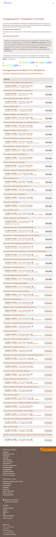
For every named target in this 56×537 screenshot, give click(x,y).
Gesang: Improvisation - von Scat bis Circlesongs (15, 146)
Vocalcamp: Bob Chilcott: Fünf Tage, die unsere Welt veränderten (19, 259)
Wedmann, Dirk (21, 343)
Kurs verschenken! (49, 450)
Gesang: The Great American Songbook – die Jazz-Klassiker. (18, 410)
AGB (4, 514)
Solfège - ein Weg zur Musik (10, 426)
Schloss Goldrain (35, 256)
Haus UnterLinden (28, 127)
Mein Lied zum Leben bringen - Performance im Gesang (17, 138)
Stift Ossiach (28, 248)
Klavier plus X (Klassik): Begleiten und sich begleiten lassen (18, 82)
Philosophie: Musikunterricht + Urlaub (12, 481)
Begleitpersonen (7, 463)
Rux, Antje (13, 383)
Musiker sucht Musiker (8, 491)
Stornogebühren (7, 469)
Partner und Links (7, 493)
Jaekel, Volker (24, 232)
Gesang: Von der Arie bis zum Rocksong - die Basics (16, 98)
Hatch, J (20, 174)
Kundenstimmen (7, 483)
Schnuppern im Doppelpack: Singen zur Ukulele (15, 130)
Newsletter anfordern (8, 471)
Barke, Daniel (13, 95)
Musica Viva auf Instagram (11, 501)
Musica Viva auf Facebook (11, 499)
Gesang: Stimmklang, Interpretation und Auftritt (15, 275)
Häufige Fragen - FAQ (8, 454)
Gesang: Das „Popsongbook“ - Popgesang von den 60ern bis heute (19, 170)
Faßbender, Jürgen (15, 319)
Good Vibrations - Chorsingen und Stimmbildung (15, 283)
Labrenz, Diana (14, 198)
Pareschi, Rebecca (24, 319)
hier (11, 51)
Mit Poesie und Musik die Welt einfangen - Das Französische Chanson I (21, 122)
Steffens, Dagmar (25, 119)
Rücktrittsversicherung (9, 473)
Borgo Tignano (33, 190)
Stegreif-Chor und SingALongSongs (12, 299)
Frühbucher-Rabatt (8, 467)
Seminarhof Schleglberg (37, 214)
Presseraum (6, 489)
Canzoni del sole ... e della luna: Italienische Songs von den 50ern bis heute (21, 235)
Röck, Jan (20, 279)
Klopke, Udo (13, 166)
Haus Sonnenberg (27, 135)
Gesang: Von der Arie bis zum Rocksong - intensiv (16, 186)
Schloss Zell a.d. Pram (14, 224)
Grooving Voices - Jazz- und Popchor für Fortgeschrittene (18, 90)
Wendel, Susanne (14, 87)
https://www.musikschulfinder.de (12, 29)
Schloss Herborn (28, 158)
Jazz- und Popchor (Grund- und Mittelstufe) (14, 194)
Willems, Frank (22, 182)
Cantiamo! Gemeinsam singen (11, 106)
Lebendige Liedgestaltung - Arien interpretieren (15, 114)
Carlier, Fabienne (14, 111)
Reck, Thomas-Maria (15, 303)
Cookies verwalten (7, 518)
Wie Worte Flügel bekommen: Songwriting (14, 162)
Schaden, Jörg (22, 359)
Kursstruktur (6, 456)
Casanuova (36, 232)
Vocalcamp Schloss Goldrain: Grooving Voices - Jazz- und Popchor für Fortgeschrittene (25, 251)
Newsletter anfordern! (12, 10)
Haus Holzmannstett (28, 198)
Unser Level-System (8, 461)
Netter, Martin (22, 264)
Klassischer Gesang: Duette (10, 331)
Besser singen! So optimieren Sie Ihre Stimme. (15, 154)
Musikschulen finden (8, 495)
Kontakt (5, 510)
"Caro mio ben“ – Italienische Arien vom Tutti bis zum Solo (18, 323)
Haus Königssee (28, 206)
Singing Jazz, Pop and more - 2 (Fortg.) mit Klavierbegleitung (19, 227)
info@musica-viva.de (10, 534)
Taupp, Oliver (21, 142)
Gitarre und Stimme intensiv (11, 178)
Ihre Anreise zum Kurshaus (10, 465)
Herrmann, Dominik (15, 119)
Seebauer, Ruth (14, 367)
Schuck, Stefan (14, 264)
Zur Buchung (48, 287)
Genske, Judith (14, 142)
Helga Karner (21, 271)
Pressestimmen (7, 485)
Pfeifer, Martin (24, 415)
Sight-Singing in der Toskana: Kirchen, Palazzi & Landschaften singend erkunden (23, 355)
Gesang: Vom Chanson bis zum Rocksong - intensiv (16, 291)
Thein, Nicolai (21, 190)
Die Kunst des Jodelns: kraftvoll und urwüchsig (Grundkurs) (18, 363)
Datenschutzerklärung (8, 515)
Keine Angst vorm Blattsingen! (11, 202)
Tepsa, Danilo (13, 271)
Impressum (6, 512)
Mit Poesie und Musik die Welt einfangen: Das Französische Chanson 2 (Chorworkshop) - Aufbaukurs (28, 434)
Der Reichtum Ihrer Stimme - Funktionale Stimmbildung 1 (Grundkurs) (21, 402)
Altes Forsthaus (26, 103)
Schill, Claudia (13, 103)
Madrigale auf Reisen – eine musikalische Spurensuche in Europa (19, 307)
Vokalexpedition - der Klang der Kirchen (13, 267)
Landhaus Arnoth (30, 150)
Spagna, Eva (13, 240)
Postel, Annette (14, 279)
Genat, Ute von (14, 158)
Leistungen (6, 458)
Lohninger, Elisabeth (15, 150)
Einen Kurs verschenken (9, 475)
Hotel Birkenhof (35, 343)
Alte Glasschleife (27, 311)
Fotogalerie (6, 452)
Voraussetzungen (7, 459)
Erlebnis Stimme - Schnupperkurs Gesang (14, 347)
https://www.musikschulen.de (11, 36)
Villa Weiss (27, 87)
